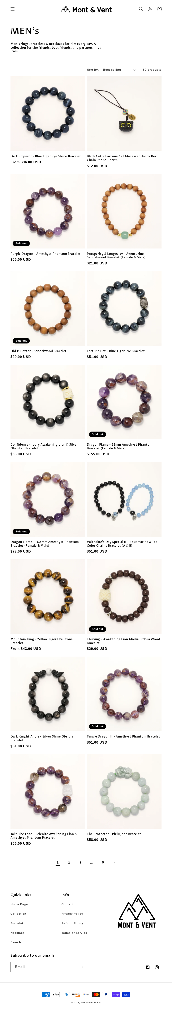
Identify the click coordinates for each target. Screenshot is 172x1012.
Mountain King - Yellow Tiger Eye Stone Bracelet (41, 641)
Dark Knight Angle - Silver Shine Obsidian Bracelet (43, 738)
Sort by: (93, 69)
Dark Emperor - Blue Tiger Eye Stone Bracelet (45, 156)
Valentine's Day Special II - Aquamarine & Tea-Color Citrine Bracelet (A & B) (123, 544)
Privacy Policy (72, 913)
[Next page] (114, 862)
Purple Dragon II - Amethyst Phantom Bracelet (123, 737)
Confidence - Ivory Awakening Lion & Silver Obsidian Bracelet (44, 446)
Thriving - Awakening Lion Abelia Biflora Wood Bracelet (123, 641)
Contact (67, 904)
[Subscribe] (81, 967)
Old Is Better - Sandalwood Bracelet (38, 351)
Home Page (19, 904)
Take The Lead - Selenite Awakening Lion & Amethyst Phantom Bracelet (43, 836)
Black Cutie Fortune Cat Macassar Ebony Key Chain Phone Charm (122, 158)
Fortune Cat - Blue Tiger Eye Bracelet (116, 351)
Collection (18, 913)
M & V (97, 1002)
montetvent (87, 1002)
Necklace (17, 932)
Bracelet (16, 923)
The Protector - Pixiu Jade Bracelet (114, 834)
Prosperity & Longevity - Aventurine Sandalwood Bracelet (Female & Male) (116, 255)
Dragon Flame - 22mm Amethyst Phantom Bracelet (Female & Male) (119, 446)
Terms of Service (74, 932)
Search (15, 942)
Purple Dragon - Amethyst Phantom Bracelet (45, 254)
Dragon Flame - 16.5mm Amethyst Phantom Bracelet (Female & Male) (44, 544)
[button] (12, 9)
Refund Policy (72, 923)
